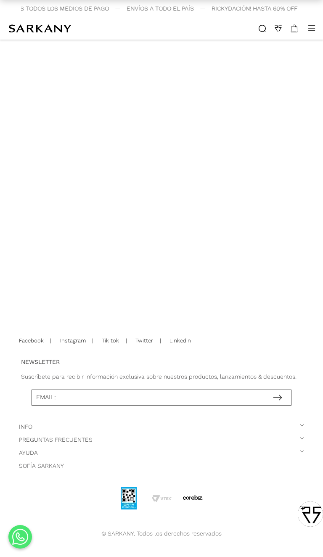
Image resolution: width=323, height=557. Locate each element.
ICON (262, 28)
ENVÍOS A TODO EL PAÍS (157, 8)
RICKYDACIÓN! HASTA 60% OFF (252, 8)
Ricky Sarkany (41, 28)
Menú (312, 28)
